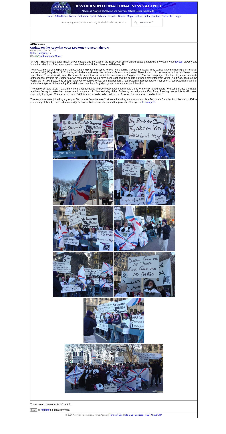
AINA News (61, 16)
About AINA (156, 415)
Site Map (128, 415)
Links (147, 16)
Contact (156, 16)
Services (139, 415)
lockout (179, 61)
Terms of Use (116, 415)
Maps (130, 16)
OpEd (93, 16)
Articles (102, 16)
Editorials (82, 16)
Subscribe (167, 16)
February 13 (148, 102)
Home (50, 16)
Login (178, 16)
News (72, 16)
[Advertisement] (113, 35)
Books (121, 16)
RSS (147, 415)
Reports (112, 16)
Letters (138, 16)
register (45, 410)
